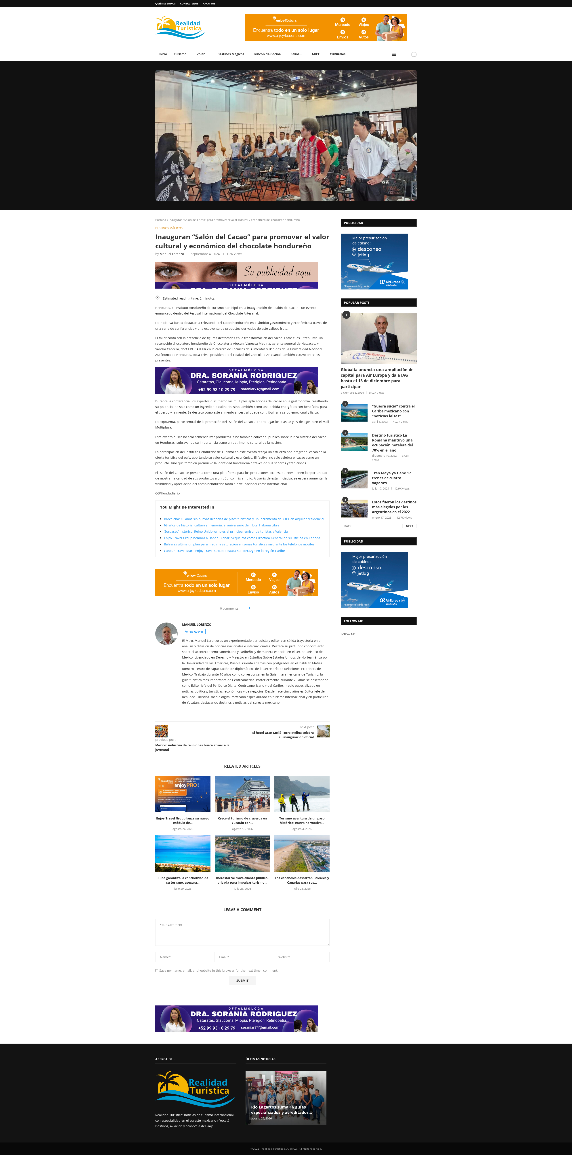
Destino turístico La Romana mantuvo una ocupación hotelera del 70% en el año (392, 443)
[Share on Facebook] (255, 608)
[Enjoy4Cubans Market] (326, 15)
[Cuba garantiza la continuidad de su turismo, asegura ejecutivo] (182, 853)
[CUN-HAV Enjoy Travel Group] (236, 263)
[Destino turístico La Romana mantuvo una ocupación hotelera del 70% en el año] (354, 442)
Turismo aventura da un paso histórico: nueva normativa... (302, 820)
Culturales (337, 54)
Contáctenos (189, 3)
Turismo (180, 54)
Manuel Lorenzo (172, 254)
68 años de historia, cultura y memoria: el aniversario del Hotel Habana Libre (221, 525)
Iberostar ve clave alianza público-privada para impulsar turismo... (242, 880)
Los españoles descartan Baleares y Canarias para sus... (302, 880)
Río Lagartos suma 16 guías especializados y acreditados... (281, 1109)
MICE (316, 54)
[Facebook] (407, 3)
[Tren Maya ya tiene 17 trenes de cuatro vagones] (354, 479)
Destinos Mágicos (230, 54)
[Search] (400, 54)
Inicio (163, 54)
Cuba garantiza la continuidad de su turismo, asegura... (183, 880)
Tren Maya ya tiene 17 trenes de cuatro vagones (391, 478)
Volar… (202, 54)
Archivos (209, 3)
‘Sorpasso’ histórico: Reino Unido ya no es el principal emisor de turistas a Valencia (226, 531)
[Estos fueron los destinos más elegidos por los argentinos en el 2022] (354, 508)
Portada (160, 220)
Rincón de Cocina (267, 54)
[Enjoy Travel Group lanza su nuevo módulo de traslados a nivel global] (182, 794)
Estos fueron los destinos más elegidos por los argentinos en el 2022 (394, 507)
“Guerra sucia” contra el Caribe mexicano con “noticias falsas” (393, 411)
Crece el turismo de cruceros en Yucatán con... (242, 820)
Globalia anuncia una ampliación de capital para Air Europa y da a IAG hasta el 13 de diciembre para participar (377, 378)
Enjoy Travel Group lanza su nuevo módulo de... (182, 820)
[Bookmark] (406, 54)
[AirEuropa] (374, 235)
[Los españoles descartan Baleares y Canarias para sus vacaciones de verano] (302, 853)
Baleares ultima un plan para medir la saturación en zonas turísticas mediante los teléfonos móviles (239, 544)
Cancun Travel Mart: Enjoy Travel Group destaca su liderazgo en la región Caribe (224, 551)
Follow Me (348, 634)
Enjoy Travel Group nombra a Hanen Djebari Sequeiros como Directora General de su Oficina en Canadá (242, 538)
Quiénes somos (165, 3)
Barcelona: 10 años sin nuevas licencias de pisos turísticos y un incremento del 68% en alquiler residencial (244, 519)
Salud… (296, 54)
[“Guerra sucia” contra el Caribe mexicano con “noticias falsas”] (354, 413)
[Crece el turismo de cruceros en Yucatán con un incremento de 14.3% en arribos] (242, 794)
